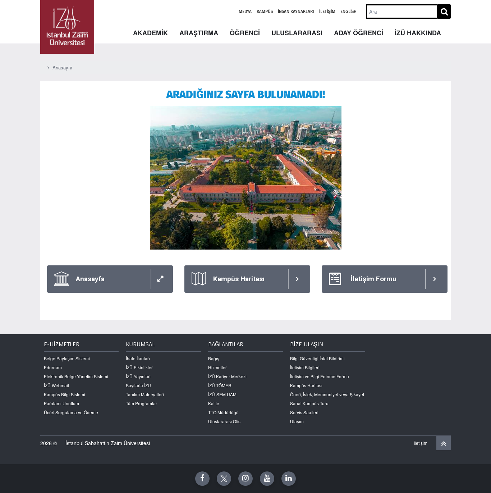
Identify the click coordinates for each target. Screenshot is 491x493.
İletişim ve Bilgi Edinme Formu (319, 376)
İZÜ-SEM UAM (222, 394)
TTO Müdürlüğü (223, 412)
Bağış (213, 358)
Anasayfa (62, 67)
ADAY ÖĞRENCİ (358, 32)
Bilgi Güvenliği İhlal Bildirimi (317, 358)
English (348, 11)
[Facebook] (202, 478)
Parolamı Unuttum (61, 403)
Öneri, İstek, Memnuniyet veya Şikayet (327, 394)
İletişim (327, 11)
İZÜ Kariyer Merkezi (227, 376)
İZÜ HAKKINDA (418, 32)
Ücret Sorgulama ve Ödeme (71, 412)
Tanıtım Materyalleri (145, 394)
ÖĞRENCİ (245, 32)
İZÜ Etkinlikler (139, 367)
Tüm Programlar (141, 403)
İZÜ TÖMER (219, 385)
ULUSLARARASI (296, 32)
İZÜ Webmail (56, 385)
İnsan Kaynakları (296, 11)
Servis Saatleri (304, 412)
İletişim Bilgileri (305, 367)
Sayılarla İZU (138, 385)
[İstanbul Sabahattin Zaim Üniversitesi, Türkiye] (67, 27)
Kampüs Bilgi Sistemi (64, 394)
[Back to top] (443, 443)
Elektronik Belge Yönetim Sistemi (76, 376)
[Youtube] (267, 478)
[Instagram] (245, 478)
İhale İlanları (138, 358)
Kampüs (265, 11)
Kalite (213, 403)
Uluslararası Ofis (224, 421)
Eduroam (53, 367)
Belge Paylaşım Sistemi (67, 358)
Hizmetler (217, 367)
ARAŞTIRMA (198, 32)
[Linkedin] (288, 478)
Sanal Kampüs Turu (309, 403)
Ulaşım (297, 421)
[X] (224, 478)
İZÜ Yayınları (138, 376)
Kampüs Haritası (306, 385)
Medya (245, 11)
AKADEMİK (150, 32)
